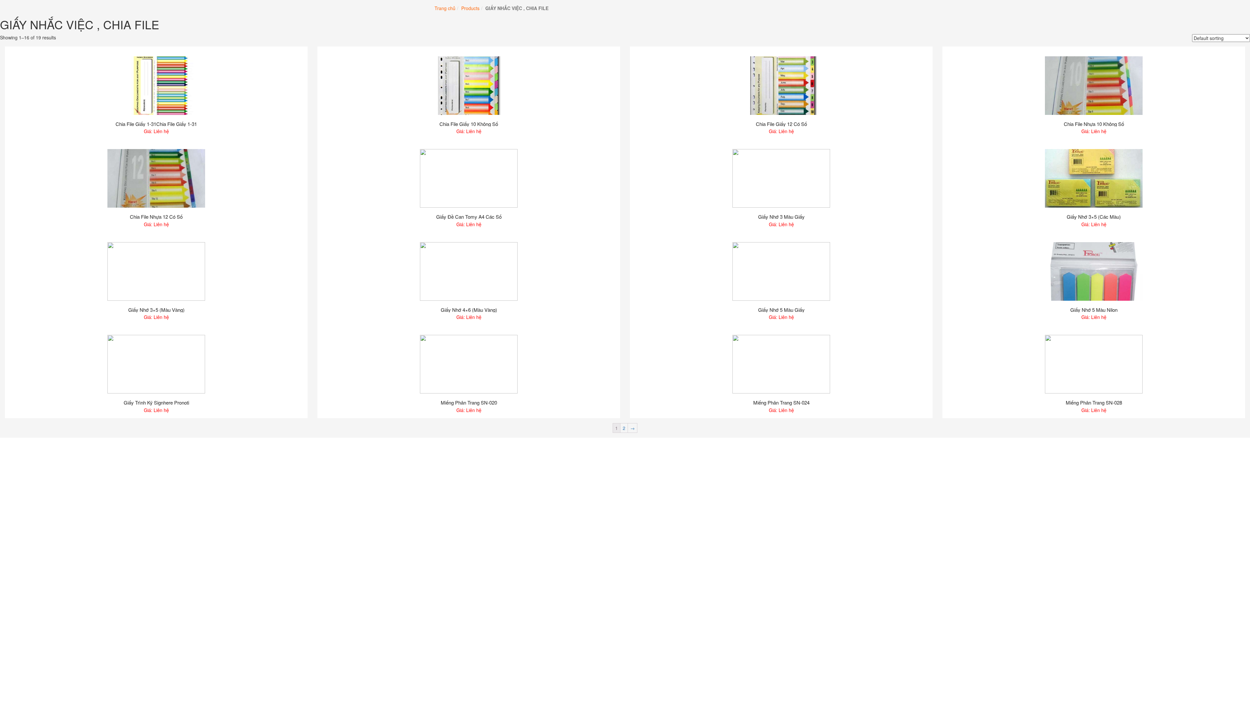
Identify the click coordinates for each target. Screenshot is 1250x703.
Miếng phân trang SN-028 (1094, 403)
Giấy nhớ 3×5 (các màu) (1094, 217)
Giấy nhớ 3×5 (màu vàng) (156, 310)
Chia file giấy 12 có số (781, 124)
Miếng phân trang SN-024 (781, 403)
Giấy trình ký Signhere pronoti (156, 403)
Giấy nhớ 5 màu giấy (781, 310)
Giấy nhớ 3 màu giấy (781, 217)
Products (470, 8)
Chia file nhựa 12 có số (156, 217)
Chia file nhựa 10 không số (1094, 124)
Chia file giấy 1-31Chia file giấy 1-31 (156, 124)
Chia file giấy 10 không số (468, 124)
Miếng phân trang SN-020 (469, 403)
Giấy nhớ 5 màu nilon (1094, 310)
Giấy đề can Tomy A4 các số (469, 217)
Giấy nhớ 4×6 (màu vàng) (469, 310)
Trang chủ (445, 8)
